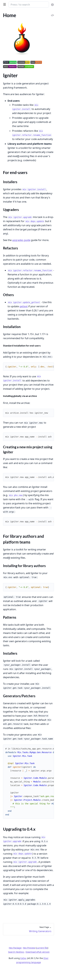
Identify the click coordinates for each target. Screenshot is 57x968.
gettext (23, 306)
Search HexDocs (16, 952)
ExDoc (23, 958)
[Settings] (52, 4)
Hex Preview (29, 947)
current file (42, 947)
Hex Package (15, 947)
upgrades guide (21, 240)
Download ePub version (38, 951)
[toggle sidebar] (4, 4)
